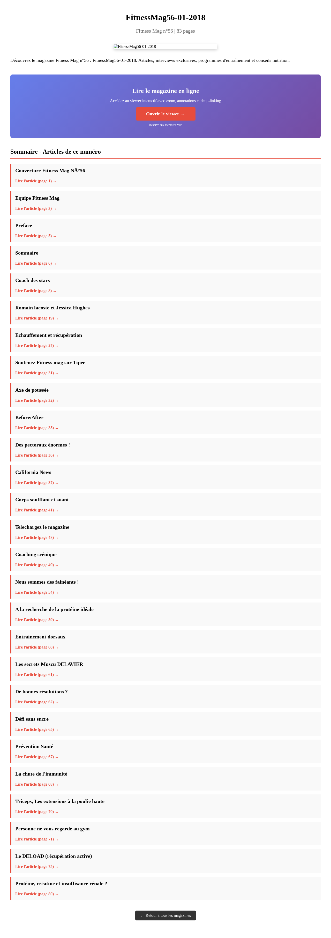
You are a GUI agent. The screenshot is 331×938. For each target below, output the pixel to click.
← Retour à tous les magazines (165, 915)
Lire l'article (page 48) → (37, 537)
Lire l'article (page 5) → (36, 236)
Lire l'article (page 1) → (36, 181)
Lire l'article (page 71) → (37, 839)
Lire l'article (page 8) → (36, 290)
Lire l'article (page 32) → (37, 400)
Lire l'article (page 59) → (37, 619)
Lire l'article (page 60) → (37, 647)
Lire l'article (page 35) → (37, 428)
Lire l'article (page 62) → (37, 702)
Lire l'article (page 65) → (37, 729)
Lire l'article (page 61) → (37, 674)
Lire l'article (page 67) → (37, 757)
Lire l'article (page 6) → (36, 263)
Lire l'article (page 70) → (37, 811)
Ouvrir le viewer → (165, 113)
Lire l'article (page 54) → (37, 592)
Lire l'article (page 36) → (37, 455)
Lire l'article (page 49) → (37, 565)
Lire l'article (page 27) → (37, 345)
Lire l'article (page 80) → (37, 894)
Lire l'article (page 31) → (37, 373)
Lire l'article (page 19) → (37, 318)
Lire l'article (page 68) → (37, 784)
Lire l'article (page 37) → (37, 482)
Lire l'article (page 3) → (36, 208)
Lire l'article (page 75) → (37, 866)
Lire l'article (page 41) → (37, 510)
